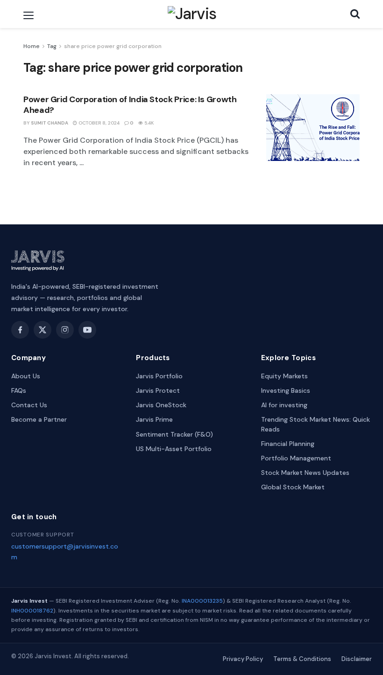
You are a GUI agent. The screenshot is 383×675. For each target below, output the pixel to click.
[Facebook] (20, 330)
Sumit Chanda (49, 123)
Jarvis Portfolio (159, 376)
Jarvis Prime (154, 419)
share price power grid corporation (113, 46)
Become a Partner (39, 419)
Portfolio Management (296, 458)
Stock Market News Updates (305, 472)
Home (31, 46)
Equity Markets (284, 376)
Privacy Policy (243, 659)
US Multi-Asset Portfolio (174, 449)
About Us (25, 376)
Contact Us (29, 405)
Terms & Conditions (302, 659)
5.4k (148, 123)
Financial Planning (287, 443)
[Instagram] (65, 330)
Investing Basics (285, 390)
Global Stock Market (293, 487)
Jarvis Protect (158, 390)
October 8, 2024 (98, 123)
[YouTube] (87, 330)
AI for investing (284, 405)
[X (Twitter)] (42, 330)
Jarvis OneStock (161, 405)
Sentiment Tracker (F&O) (174, 434)
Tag (52, 46)
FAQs (18, 390)
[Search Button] (355, 14)
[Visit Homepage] (192, 14)
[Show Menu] (28, 15)
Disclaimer (356, 659)
